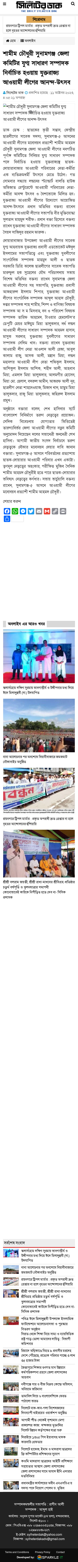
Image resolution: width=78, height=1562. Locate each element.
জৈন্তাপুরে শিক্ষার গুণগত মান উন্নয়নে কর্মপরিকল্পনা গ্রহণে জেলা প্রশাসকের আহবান (44, 1372)
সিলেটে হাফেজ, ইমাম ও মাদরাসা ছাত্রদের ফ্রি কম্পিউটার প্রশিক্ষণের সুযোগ (46, 1451)
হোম (12, 41)
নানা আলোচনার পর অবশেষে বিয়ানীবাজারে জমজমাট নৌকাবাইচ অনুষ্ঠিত (47, 1270)
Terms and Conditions (17, 1552)
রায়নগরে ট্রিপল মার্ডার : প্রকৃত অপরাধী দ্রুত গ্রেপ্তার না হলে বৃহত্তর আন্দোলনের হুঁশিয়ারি (47, 1282)
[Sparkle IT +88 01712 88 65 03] (49, 1557)
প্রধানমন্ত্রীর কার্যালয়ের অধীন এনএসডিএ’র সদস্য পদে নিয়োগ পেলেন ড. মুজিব (46, 1485)
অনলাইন (29, 41)
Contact (60, 1552)
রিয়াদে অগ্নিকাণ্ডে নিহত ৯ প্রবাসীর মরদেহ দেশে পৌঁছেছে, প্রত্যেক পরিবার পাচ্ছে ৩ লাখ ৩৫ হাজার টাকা (48, 1356)
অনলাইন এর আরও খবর (26, 624)
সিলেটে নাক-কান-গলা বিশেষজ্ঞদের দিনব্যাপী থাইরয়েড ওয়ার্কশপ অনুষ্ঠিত (44, 1410)
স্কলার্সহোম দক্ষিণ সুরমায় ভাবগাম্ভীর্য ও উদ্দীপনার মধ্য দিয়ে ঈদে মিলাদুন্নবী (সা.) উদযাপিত (45, 1256)
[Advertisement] (39, 575)
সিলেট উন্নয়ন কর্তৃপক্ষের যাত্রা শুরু (42, 1425)
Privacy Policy (42, 1552)
